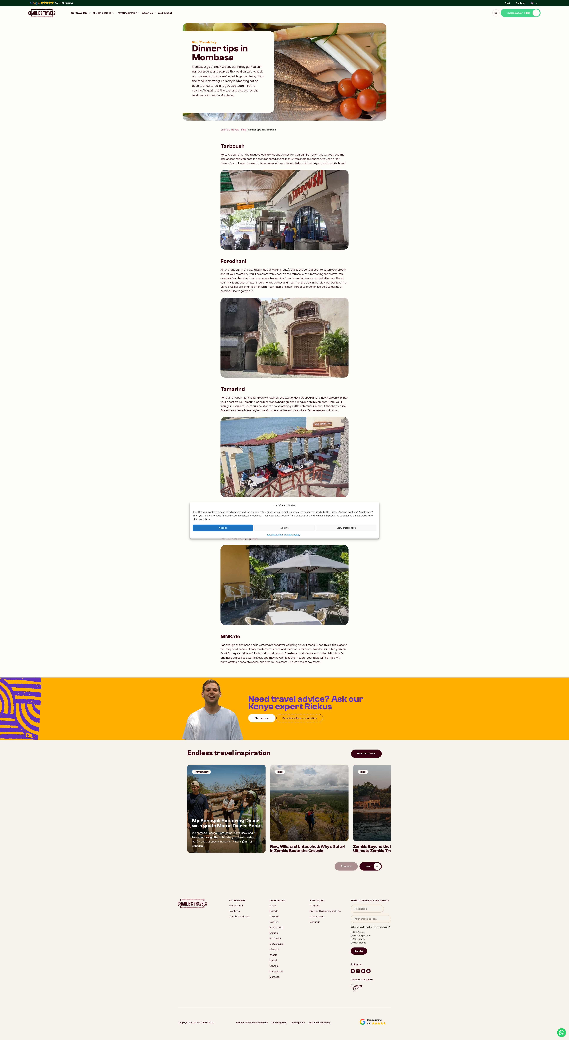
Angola (273, 955)
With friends (359, 943)
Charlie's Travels (229, 129)
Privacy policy (292, 534)
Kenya (273, 905)
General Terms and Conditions (252, 1022)
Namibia (274, 933)
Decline (284, 527)
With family (359, 939)
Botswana (275, 938)
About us (147, 13)
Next (368, 866)
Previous (346, 866)
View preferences (346, 527)
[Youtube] (368, 971)
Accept (223, 527)
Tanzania (274, 916)
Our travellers (79, 13)
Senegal (274, 965)
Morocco (274, 976)
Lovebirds (234, 911)
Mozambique (276, 944)
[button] (373, 1022)
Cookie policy (275, 534)
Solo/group (359, 932)
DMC (507, 3)
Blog (243, 129)
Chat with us (261, 718)
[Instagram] (358, 971)
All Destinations (102, 13)
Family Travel (236, 905)
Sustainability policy (319, 1022)
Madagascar (276, 971)
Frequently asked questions (325, 911)
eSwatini (274, 949)
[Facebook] (353, 971)
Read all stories (366, 753)
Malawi (273, 960)
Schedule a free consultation (299, 718)
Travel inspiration (126, 13)
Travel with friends (239, 916)
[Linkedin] (363, 971)
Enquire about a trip (518, 13)
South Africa (276, 927)
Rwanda (274, 922)
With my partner (361, 935)
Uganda (274, 911)
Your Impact (165, 13)
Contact (520, 3)
